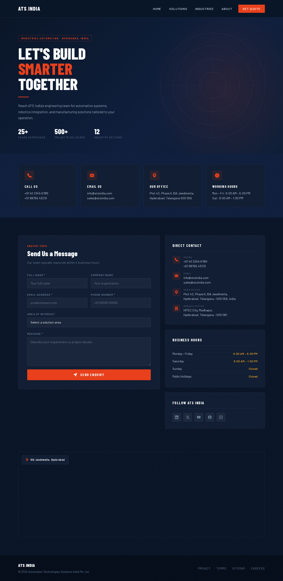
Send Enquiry (91, 374)
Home (157, 9)
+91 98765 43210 (36, 198)
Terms (221, 568)
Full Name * (36, 274)
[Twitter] (188, 417)
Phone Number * (103, 294)
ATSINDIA (29, 8)
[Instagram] (221, 417)
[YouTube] (199, 417)
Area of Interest (41, 314)
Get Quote (251, 9)
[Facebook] (210, 417)
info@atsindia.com (99, 193)
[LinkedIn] (176, 417)
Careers (258, 568)
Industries (204, 9)
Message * (35, 333)
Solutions (178, 9)
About (227, 9)
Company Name (102, 274)
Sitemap (238, 568)
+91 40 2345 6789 (36, 193)
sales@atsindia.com (100, 198)
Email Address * (40, 294)
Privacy (204, 568)
